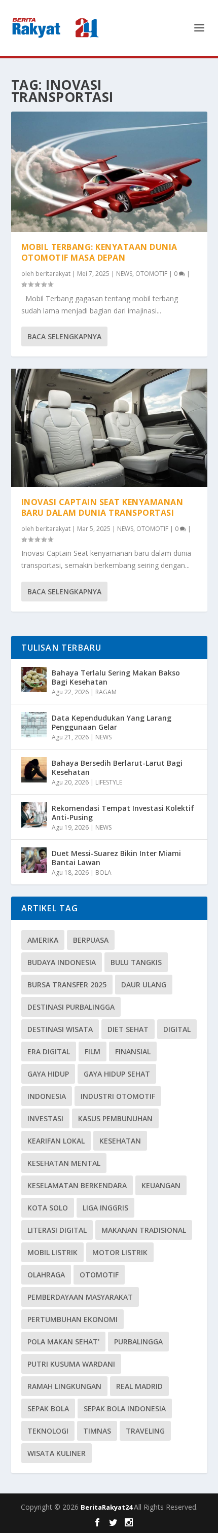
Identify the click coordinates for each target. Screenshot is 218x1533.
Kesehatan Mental (63, 1163)
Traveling (145, 1431)
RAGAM (106, 692)
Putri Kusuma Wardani (71, 1364)
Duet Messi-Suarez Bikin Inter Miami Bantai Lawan (116, 857)
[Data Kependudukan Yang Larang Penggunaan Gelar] (34, 724)
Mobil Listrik (52, 1252)
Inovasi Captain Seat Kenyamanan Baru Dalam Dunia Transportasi (102, 507)
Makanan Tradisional (143, 1230)
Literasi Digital (57, 1230)
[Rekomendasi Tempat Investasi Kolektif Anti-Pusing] (34, 815)
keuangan (160, 1185)
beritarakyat (52, 273)
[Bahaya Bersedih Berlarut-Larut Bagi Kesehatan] (34, 769)
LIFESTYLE (108, 782)
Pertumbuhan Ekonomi (72, 1319)
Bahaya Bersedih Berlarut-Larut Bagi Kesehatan (117, 767)
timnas (97, 1431)
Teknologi (47, 1431)
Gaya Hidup (48, 1074)
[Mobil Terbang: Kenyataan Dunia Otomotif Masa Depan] (109, 172)
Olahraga (46, 1274)
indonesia (46, 1096)
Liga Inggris (105, 1208)
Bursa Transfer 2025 (66, 984)
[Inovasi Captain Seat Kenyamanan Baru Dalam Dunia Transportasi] (109, 428)
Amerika (42, 940)
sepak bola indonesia (125, 1408)
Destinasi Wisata (60, 1029)
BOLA (103, 872)
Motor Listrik (120, 1252)
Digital (177, 1029)
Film (92, 1051)
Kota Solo (47, 1208)
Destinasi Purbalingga (71, 1007)
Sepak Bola (48, 1408)
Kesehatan (120, 1141)
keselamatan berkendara (77, 1185)
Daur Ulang (143, 984)
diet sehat (128, 1029)
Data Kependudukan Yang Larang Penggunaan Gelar (111, 722)
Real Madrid (139, 1386)
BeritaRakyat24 (107, 1507)
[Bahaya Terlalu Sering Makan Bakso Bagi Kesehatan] (34, 679)
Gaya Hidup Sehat (117, 1074)
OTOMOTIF (151, 273)
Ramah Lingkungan (64, 1386)
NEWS (124, 273)
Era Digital (48, 1051)
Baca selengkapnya (64, 336)
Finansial (133, 1051)
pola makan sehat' (63, 1341)
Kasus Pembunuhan (115, 1118)
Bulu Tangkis (136, 962)
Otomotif (99, 1274)
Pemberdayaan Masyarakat (80, 1297)
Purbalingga (138, 1341)
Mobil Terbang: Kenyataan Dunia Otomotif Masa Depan (99, 252)
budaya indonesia (61, 962)
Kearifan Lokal (56, 1141)
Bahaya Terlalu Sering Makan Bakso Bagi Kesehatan (116, 677)
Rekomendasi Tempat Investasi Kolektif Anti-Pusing (123, 812)
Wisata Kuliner (56, 1453)
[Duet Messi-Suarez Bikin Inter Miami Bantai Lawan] (34, 860)
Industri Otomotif (118, 1096)
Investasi (45, 1118)
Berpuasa (90, 940)
